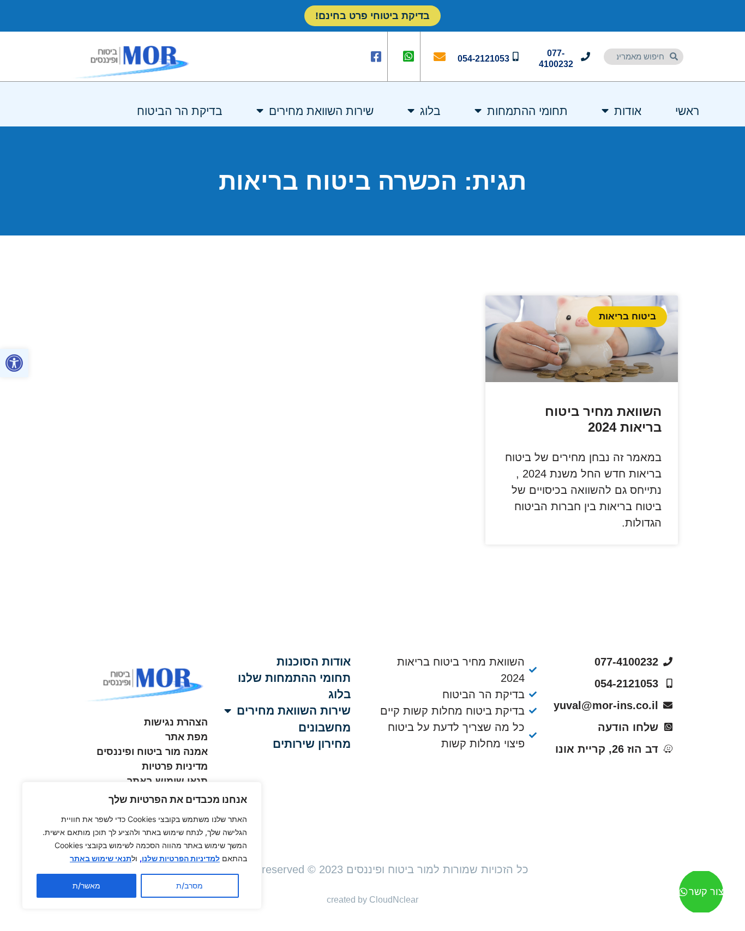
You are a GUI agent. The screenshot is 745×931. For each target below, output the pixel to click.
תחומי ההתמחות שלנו (294, 678)
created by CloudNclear (372, 899)
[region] (142, 845)
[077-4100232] (585, 56)
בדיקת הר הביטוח (180, 111)
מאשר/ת (86, 885)
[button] (14, 363)
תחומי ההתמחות (527, 111)
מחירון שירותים (312, 743)
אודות (627, 111)
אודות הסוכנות (314, 661)
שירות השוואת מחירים (321, 111)
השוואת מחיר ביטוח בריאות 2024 (603, 419)
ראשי (687, 111)
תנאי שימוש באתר (100, 858)
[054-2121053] (515, 56)
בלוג (430, 111)
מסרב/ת (189, 885)
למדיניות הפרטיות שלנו (181, 858)
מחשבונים (324, 727)
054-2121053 (483, 58)
